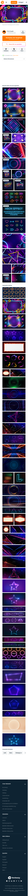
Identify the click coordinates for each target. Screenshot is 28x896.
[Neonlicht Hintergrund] (13, 94)
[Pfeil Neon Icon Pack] (13, 255)
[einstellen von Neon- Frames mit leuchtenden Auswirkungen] (13, 725)
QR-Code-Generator (7, 889)
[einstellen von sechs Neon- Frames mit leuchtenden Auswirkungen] (13, 495)
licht (5, 833)
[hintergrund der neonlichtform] (13, 109)
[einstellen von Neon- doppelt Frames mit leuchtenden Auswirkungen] (13, 578)
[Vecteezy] (2, 2)
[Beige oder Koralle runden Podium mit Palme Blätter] (13, 805)
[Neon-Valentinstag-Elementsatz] (6, 298)
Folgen (22, 32)
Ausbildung (5, 878)
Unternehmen (5, 875)
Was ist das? (15, 55)
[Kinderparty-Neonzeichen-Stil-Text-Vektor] (6, 137)
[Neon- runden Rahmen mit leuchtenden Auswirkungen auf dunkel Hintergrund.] (13, 521)
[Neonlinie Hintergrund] (13, 124)
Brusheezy (5, 867)
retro (10, 833)
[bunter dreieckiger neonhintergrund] (13, 286)
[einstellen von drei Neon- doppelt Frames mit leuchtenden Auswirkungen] (13, 719)
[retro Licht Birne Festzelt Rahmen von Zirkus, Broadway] (13, 396)
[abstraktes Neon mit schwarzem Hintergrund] (9, 308)
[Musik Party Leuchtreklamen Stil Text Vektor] (8, 214)
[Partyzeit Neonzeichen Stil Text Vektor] (6, 317)
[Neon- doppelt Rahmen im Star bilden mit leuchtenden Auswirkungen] (13, 384)
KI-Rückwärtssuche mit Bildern (10, 883)
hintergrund (19, 833)
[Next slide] (22, 833)
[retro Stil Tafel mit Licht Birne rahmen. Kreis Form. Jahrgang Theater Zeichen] (6, 421)
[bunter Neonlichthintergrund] (13, 159)
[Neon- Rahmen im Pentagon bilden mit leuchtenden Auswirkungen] (13, 770)
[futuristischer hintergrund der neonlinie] (13, 270)
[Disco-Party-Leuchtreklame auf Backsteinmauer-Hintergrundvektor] (6, 182)
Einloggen (21, 2)
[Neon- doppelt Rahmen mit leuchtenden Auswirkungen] (13, 666)
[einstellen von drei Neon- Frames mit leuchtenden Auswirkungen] (13, 689)
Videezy (4, 873)
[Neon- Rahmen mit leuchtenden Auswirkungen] (13, 756)
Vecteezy (4, 870)
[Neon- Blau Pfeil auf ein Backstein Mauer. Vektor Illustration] (8, 546)
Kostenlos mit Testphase (14, 38)
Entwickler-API (6, 881)
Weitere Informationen (9, 58)
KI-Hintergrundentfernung (9, 886)
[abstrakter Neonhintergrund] (9, 326)
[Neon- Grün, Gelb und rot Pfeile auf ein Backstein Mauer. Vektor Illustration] (8, 534)
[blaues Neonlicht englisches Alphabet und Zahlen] (13, 241)
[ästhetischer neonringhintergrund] (9, 192)
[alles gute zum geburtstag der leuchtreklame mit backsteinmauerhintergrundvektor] (8, 202)
